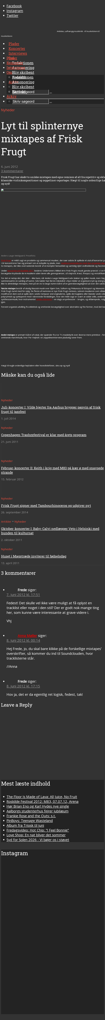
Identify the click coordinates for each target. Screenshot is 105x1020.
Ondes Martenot (44, 299)
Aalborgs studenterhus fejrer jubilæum (37, 811)
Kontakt (19, 91)
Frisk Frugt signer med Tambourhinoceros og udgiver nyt (46, 505)
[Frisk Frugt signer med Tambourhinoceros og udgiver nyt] (11, 493)
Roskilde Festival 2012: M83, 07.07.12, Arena (42, 801)
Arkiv (12, 96)
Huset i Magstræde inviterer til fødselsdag (33, 556)
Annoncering (23, 82)
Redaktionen (22, 77)
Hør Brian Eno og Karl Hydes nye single (38, 806)
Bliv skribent (23, 72)
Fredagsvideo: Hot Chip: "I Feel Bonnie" (38, 830)
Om (9, 72)
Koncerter (15, 62)
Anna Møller (27, 635)
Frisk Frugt (6, 260)
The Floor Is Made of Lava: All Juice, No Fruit (42, 796)
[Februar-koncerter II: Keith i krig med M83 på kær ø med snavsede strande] (11, 456)
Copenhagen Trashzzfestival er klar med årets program (43, 435)
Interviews (18, 53)
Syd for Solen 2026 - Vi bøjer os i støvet (38, 839)
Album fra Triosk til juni (25, 825)
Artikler (6, 521)
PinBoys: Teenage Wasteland (30, 820)
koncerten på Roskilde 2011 (21, 270)
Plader (12, 58)
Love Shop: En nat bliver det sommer (36, 835)
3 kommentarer (12, 171)
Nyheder (8, 110)
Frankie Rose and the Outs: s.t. (31, 815)
